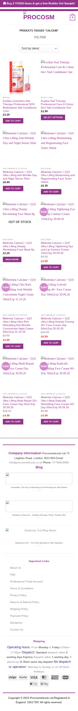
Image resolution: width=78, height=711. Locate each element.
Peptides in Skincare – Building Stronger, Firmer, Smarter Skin (39, 515)
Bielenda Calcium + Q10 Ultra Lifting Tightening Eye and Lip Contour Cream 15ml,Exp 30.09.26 (57, 248)
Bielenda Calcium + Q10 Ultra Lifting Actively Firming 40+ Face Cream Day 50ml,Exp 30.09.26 (57, 323)
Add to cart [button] (13, 121)
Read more (12, 259)
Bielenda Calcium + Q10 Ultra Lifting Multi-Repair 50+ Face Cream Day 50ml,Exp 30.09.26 (20, 402)
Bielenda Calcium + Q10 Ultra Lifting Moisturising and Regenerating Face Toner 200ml (58, 177)
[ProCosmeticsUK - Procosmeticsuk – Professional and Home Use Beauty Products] (39, 17)
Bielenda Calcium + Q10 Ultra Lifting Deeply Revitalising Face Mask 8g (18, 246)
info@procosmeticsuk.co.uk (25, 462)
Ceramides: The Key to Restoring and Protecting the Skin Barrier (39, 487)
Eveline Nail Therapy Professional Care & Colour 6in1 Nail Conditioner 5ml (57, 104)
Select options (53, 117)
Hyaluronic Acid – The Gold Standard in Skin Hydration (39, 543)
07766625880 (60, 462)
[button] (5, 17)
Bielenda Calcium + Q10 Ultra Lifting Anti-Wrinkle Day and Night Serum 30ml (20, 175)
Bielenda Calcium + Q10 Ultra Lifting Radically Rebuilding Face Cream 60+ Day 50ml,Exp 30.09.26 (58, 402)
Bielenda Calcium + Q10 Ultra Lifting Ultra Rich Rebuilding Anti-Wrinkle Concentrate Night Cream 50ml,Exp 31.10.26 (18, 325)
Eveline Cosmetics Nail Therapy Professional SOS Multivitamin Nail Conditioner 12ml (20, 106)
